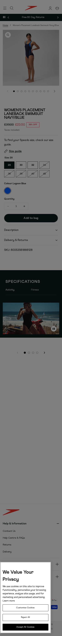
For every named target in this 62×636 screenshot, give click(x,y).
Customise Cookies (25, 608)
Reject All (25, 617)
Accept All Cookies (25, 627)
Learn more (9, 601)
